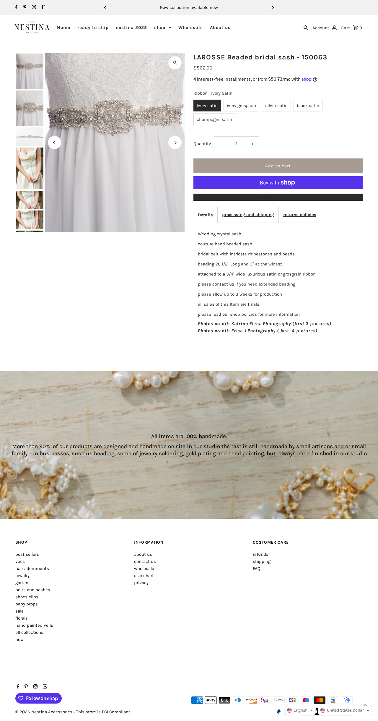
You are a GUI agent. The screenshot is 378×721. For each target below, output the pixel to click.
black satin (308, 105)
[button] (300, 710)
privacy (141, 582)
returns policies (299, 214)
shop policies (244, 314)
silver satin (276, 105)
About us (220, 27)
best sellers (27, 554)
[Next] (272, 7)
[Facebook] (15, 8)
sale (19, 611)
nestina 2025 (131, 27)
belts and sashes (32, 589)
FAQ (256, 568)
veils (20, 561)
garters (22, 582)
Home (63, 27)
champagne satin (214, 119)
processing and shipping (248, 214)
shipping (262, 561)
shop (159, 27)
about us (143, 554)
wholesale (144, 568)
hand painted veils (34, 625)
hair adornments (32, 568)
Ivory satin (207, 105)
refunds (260, 554)
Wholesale (190, 27)
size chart (144, 575)
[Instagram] (33, 8)
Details (205, 215)
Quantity (202, 143)
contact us (145, 561)
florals (21, 618)
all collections (29, 632)
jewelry (22, 575)
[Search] (306, 27)
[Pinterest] (24, 8)
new (19, 639)
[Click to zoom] (175, 62)
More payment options (278, 197)
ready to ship (93, 27)
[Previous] (105, 7)
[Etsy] (42, 8)
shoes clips (26, 597)
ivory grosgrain (241, 105)
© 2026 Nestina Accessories (44, 711)
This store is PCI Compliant (103, 711)
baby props (26, 604)
